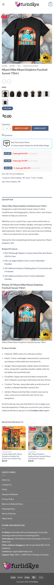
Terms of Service (9, 513)
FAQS (4, 489)
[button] (3, 4)
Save (5, 17)
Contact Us (7, 484)
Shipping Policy (8, 509)
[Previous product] (9, 81)
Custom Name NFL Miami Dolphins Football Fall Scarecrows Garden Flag (12, 456)
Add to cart (22, 128)
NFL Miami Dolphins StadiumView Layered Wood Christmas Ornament (39, 456)
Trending (40, 178)
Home (4, 66)
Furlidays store (37, 410)
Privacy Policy (8, 499)
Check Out (40, 128)
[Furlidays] (27, 4)
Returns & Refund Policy (12, 504)
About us (6, 480)
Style (4, 87)
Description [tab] (7, 200)
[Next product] (4, 81)
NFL (19, 66)
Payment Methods (10, 494)
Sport (12, 66)
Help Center (7, 518)
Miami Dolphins (30, 66)
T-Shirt (33, 178)
